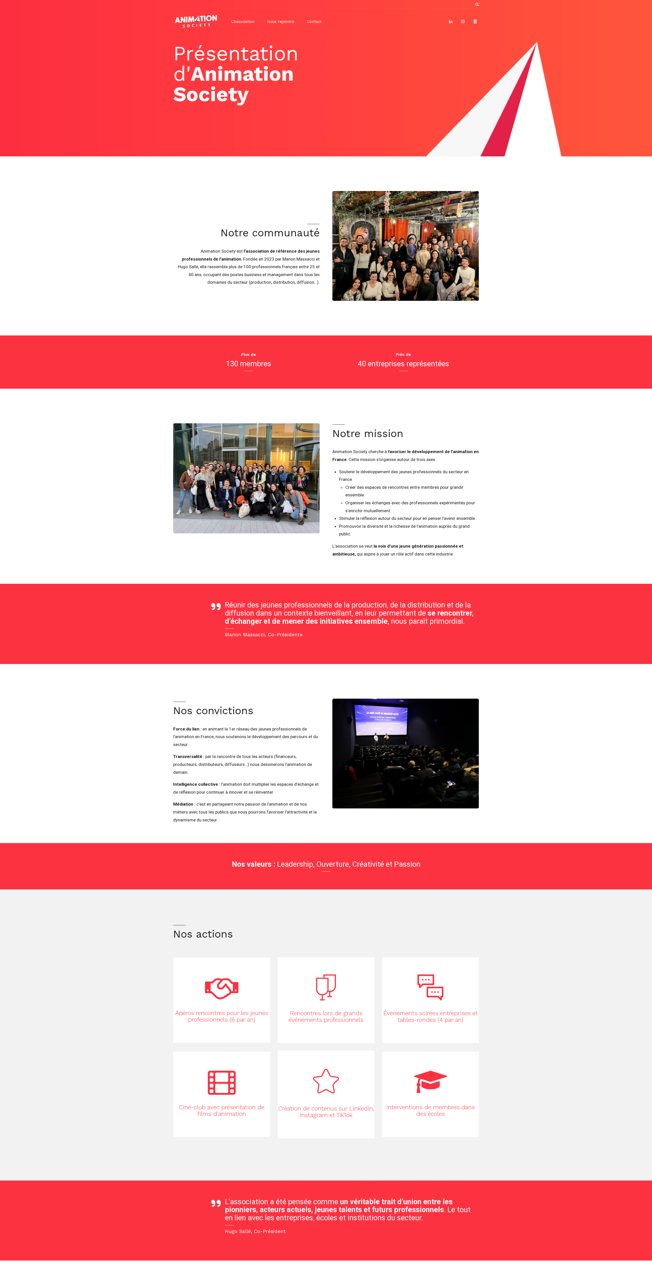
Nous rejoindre (280, 21)
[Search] (477, 4)
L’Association (242, 21)
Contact (314, 21)
